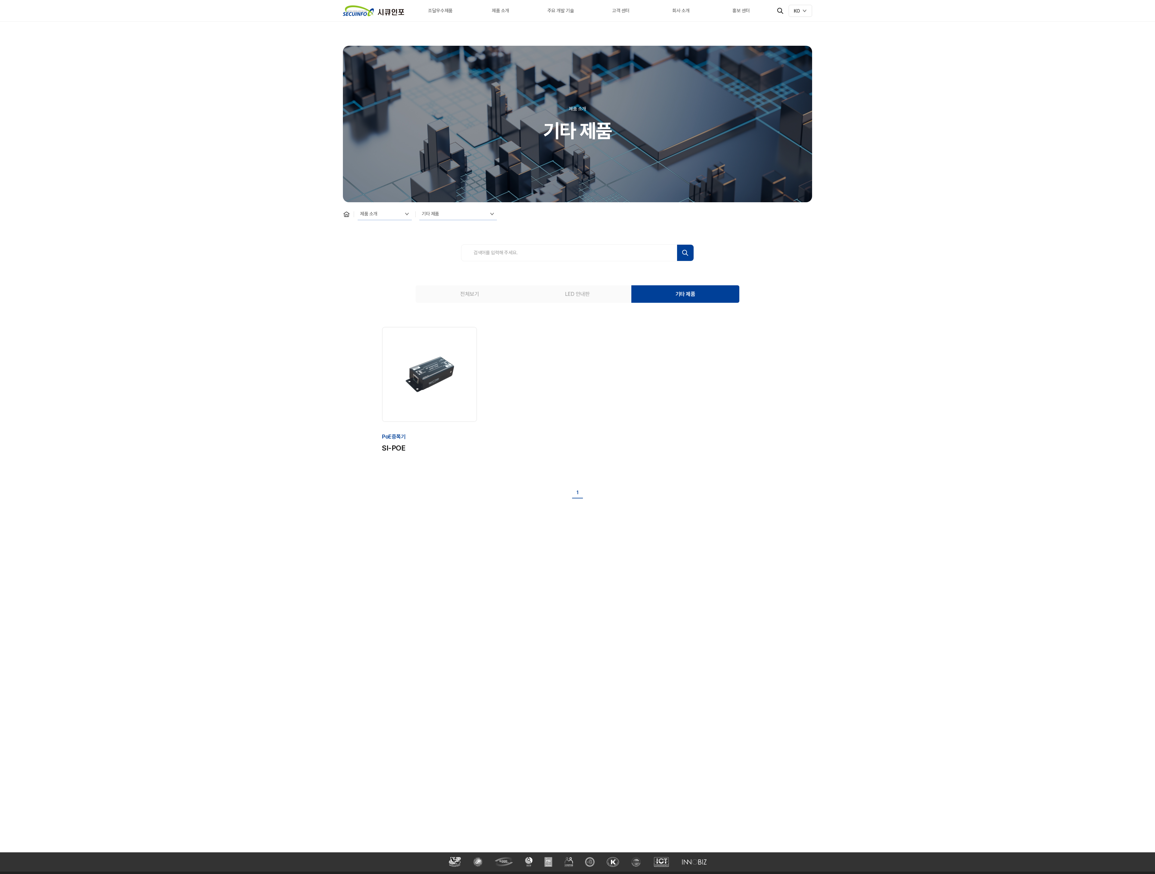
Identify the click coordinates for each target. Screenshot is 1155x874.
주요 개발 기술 (560, 11)
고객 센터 (621, 11)
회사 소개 (681, 11)
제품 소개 (500, 11)
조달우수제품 (440, 11)
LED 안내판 (577, 294)
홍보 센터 (741, 11)
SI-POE (393, 448)
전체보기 (469, 294)
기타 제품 (430, 214)
